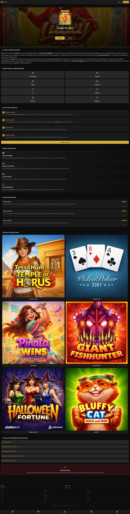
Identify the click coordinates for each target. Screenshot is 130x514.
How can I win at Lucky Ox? (9, 460)
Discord (68, 487)
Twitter (4, 487)
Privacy (88, 500)
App (45, 493)
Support (88, 498)
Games (88, 493)
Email (4, 485)
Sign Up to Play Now (65, 142)
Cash (2, 498)
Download (89, 491)
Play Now (59, 38)
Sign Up (70, 38)
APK (2, 493)
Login (119, 2)
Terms (45, 500)
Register (126, 2)
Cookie (2, 500)
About (45, 498)
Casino (6, 5)
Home (2, 5)
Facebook (69, 485)
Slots (2, 495)
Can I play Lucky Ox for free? (9, 451)
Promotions (46, 495)
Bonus (88, 495)
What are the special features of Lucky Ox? (13, 456)
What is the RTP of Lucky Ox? (9, 446)
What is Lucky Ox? (6, 442)
